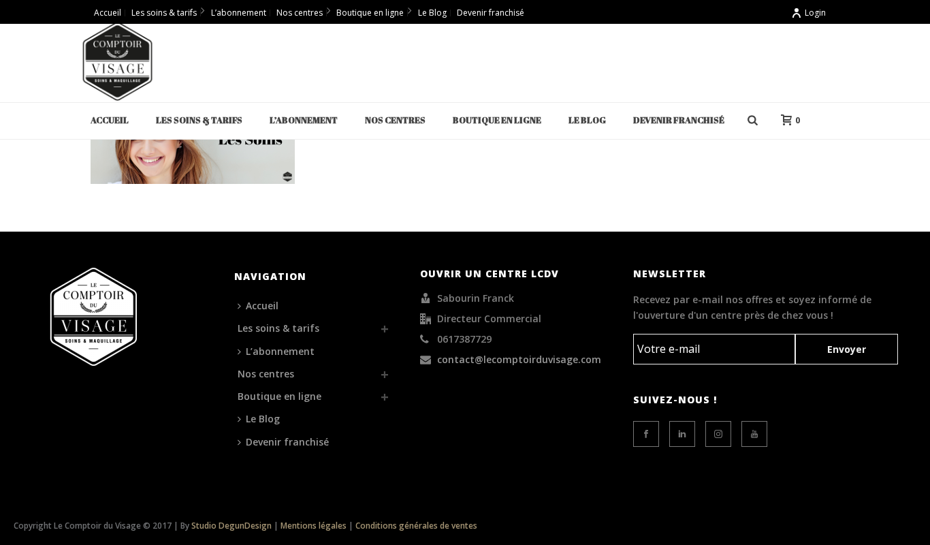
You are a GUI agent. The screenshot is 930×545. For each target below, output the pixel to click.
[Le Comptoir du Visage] (118, 61)
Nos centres (395, 120)
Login (815, 12)
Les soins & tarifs (199, 120)
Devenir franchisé (678, 120)
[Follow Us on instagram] (718, 434)
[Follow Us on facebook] (646, 434)
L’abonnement (304, 120)
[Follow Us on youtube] (754, 434)
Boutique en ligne (497, 120)
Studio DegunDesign (231, 525)
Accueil (110, 120)
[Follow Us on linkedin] (682, 434)
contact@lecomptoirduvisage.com (519, 360)
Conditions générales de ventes (416, 525)
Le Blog (587, 120)
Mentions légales (313, 525)
